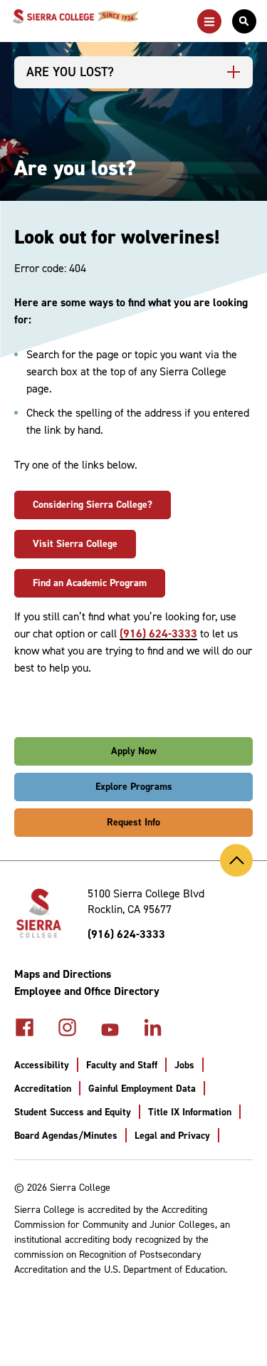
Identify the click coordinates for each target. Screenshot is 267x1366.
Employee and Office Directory (86, 991)
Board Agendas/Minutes (65, 1135)
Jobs (184, 1065)
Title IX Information (189, 1112)
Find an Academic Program (90, 583)
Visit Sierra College (75, 544)
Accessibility (41, 1065)
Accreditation (42, 1088)
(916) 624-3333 (158, 633)
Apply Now (134, 751)
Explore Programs (133, 786)
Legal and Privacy (172, 1135)
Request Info (133, 822)
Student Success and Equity (72, 1112)
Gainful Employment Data (142, 1088)
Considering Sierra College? (92, 504)
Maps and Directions (62, 973)
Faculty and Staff (121, 1065)
